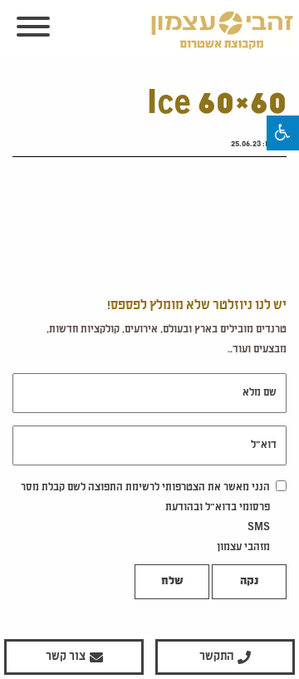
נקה (249, 581)
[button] (283, 133)
